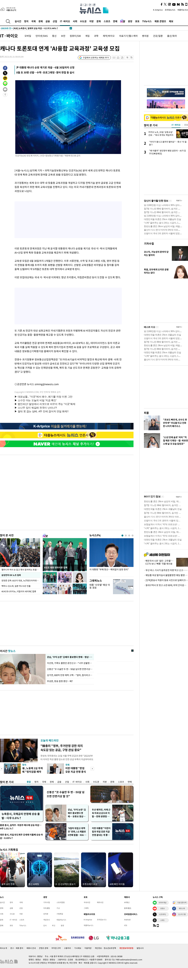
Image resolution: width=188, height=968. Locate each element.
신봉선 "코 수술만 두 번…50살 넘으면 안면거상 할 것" (70, 669)
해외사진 (100, 902)
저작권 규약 (56, 948)
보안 (63, 36)
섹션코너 (46, 919)
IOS (125, 925)
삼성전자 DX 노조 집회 (11, 575)
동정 (62, 925)
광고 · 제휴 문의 (16, 948)
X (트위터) (162, 914)
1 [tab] (122, 535)
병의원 (145, 36)
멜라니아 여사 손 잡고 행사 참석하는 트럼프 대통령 (20, 569)
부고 (53, 925)
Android (127, 919)
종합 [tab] (186, 124)
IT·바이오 (65, 21)
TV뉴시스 (147, 21)
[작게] (127, 57)
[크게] (131, 57)
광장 (130, 21)
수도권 (83, 21)
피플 (146, 413)
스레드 (162, 920)
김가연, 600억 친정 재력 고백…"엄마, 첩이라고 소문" (70, 675)
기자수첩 (149, 243)
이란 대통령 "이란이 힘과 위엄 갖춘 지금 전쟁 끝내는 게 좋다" (101, 832)
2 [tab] (126, 535)
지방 (91, 21)
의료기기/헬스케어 (128, 36)
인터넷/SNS (42, 36)
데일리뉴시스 (61, 919)
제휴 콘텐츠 (160, 21)
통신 (54, 36)
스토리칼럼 (61, 902)
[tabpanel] (111, 556)
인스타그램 (182, 914)
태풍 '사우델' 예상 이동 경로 (99, 586)
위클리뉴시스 (182, 9)
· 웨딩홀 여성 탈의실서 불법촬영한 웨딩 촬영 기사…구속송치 (166, 575)
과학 (96, 36)
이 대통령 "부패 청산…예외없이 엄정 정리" (109, 569)
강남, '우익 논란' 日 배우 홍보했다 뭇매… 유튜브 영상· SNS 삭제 (77, 813)
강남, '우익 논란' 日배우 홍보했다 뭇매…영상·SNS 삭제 (70, 657)
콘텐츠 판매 (43, 948)
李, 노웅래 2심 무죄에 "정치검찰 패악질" (32, 771)
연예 (115, 21)
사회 (75, 21)
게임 (87, 36)
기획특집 (60, 914)
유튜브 (162, 908)
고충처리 (67, 948)
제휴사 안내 (31, 948)
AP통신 (127, 902)
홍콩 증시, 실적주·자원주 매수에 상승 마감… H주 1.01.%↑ (20, 826)
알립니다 (140, 948)
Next (92, 768)
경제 (40, 21)
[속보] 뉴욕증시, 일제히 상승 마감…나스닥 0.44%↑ (29, 28)
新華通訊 (127, 908)
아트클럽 (46, 908)
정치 (26, 21)
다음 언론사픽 (181, 902)
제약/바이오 (109, 36)
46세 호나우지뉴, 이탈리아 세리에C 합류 (18, 591)
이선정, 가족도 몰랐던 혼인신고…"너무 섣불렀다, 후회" (70, 663)
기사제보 (77, 948)
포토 (137, 21)
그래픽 (86, 908)
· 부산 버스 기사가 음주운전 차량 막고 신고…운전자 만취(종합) (166, 570)
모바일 (28, 36)
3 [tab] (129, 535)
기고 (58, 908)
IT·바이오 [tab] (176, 124)
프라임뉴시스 (170, 9)
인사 (45, 925)
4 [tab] (133, 535)
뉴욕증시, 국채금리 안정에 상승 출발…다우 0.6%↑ (21, 816)
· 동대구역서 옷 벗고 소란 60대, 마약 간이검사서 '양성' (166, 585)
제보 (171, 21)
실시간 (18, 21)
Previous (1, 768)
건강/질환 (158, 36)
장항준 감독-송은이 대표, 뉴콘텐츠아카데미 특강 (20, 580)
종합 (29, 781)
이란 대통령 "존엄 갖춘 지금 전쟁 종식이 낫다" (75, 771)
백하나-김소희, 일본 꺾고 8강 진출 (16, 585)
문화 (98, 21)
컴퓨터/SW (75, 36)
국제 (33, 21)
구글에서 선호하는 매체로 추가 (96, 57)
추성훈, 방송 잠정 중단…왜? (60, 681)
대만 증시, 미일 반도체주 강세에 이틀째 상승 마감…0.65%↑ (21, 836)
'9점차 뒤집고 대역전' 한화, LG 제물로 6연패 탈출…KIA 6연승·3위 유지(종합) (77, 832)
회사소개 (3, 948)
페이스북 (182, 908)
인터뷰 (45, 914)
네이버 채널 (162, 902)
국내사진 (87, 902)
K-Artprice (158, 9)
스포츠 (107, 21)
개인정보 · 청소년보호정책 (105, 948)
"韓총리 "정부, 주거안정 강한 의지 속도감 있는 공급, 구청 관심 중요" (62, 748)
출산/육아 (172, 36)
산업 (55, 21)
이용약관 (88, 948)
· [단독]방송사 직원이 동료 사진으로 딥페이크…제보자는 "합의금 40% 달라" (166, 580)
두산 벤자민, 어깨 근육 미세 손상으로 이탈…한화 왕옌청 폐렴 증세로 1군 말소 (101, 813)
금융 (48, 21)
